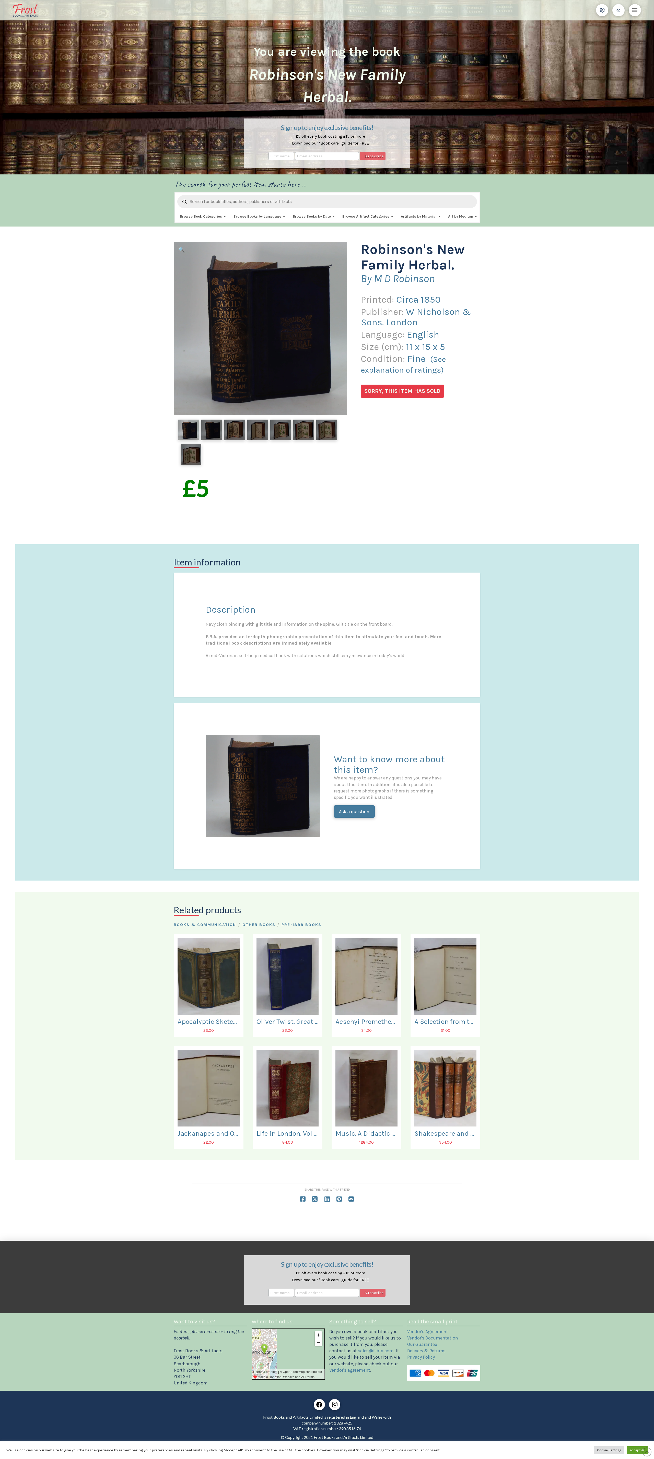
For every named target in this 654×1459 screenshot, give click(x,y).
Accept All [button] (637, 1450)
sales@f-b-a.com (376, 1351)
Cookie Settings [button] (609, 1450)
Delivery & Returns (426, 1351)
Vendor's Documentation (432, 1338)
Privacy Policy (421, 1357)
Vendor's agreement (349, 1370)
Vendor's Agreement (427, 1331)
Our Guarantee (422, 1344)
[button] (602, 10)
